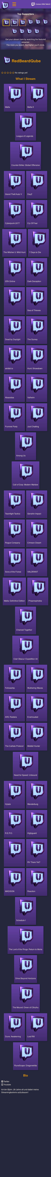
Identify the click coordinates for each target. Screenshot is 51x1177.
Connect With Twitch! (42, 4)
